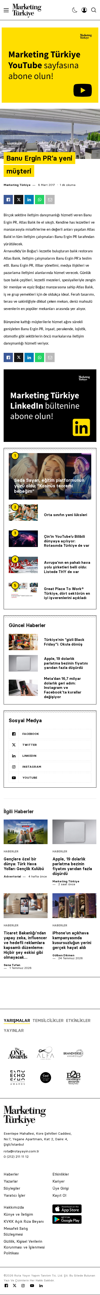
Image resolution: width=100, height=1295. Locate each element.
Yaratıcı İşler (14, 1195)
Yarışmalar (17, 1020)
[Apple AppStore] (67, 1211)
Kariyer (58, 1181)
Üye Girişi (60, 1188)
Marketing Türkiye (17, 185)
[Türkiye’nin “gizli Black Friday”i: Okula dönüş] (23, 642)
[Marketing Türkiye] (28, 10)
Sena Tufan (12, 965)
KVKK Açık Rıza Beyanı (24, 1221)
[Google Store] (67, 1222)
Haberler (14, 143)
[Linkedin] (41, 1286)
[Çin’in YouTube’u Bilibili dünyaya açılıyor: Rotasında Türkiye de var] (23, 538)
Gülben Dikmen (63, 955)
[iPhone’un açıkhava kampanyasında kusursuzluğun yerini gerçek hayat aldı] (74, 905)
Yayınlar (14, 1030)
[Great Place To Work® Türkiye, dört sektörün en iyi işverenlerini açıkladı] (23, 591)
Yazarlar (11, 1181)
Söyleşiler (12, 1188)
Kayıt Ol (59, 1195)
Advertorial (12, 876)
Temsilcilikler (48, 1020)
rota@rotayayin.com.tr (21, 1151)
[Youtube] (32, 1286)
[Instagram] (22, 1286)
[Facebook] (6, 1286)
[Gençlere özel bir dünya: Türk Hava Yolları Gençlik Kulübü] (26, 832)
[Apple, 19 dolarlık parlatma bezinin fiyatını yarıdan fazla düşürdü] (23, 663)
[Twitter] (15, 1285)
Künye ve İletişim (18, 1214)
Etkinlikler (78, 1020)
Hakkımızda (14, 1207)
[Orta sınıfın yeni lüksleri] (23, 512)
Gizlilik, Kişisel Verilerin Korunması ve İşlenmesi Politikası (24, 1247)
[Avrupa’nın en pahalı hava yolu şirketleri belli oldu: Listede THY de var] (23, 565)
